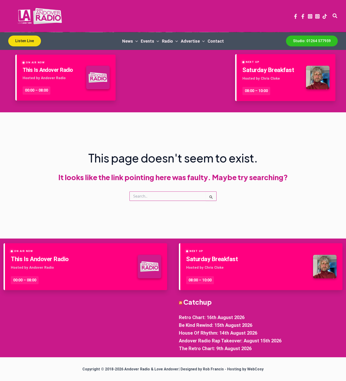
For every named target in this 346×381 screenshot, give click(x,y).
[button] (335, 16)
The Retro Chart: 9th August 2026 (215, 348)
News (127, 41)
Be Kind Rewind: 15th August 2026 (215, 325)
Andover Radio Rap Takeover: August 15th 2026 (230, 341)
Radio (167, 41)
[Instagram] (310, 16)
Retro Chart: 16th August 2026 (212, 317)
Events (147, 41)
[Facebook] (295, 16)
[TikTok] (325, 16)
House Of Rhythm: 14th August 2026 (218, 333)
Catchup (197, 302)
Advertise (190, 41)
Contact (216, 41)
